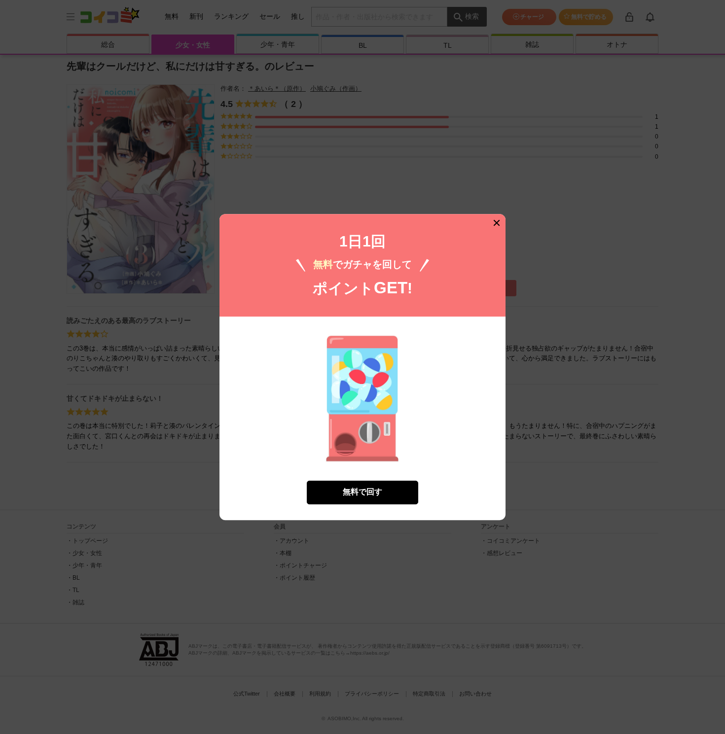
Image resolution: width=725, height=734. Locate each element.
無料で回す (362, 492)
